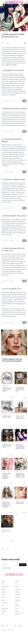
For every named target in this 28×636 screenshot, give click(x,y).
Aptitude (17, 605)
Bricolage (4, 592)
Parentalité (17, 594)
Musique (17, 581)
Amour (3, 613)
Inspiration (17, 589)
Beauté (3, 581)
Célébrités (17, 592)
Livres (16, 608)
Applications (18, 613)
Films (16, 602)
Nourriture (17, 597)
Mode (8, 43)
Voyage (16, 611)
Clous (3, 583)
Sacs (16, 583)
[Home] (2, 43)
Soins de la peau (5, 586)
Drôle (3, 605)
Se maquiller (4, 602)
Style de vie (22, 564)
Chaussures (17, 600)
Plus (24, 100)
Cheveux (4, 597)
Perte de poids (5, 608)
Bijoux (3, 589)
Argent (3, 600)
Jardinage (4, 611)
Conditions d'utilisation (6, 568)
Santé (16, 586)
